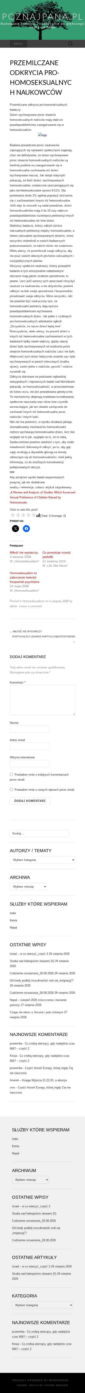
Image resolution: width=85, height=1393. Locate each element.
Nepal (13, 927)
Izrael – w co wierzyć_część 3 (29, 953)
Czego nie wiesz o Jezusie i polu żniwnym (36, 1012)
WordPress (58, 1380)
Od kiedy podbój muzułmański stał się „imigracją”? (41, 980)
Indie (13, 913)
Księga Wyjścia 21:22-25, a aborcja (44, 1080)
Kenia (13, 920)
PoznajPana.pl (42, 16)
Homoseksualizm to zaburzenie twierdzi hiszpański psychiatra (24, 577)
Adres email (17, 740)
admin (13, 606)
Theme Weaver (56, 1385)
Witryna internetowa (22, 757)
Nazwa (14, 722)
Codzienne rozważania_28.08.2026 (32, 992)
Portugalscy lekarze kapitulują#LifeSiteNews (43, 639)
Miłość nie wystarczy (24, 552)
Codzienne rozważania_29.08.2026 (32, 973)
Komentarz (18, 682)
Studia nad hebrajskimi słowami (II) (32, 961)
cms (12, 1087)
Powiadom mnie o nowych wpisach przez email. (45, 789)
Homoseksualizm (33, 601)
